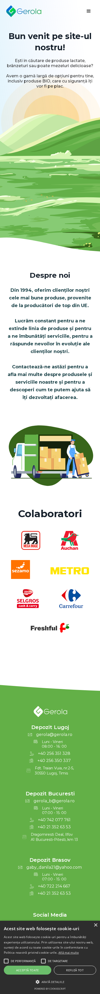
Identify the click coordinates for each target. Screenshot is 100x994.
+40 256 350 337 (54, 760)
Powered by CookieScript (50, 988)
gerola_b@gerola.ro (54, 801)
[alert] (50, 957)
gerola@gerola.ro (54, 734)
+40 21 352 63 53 (54, 827)
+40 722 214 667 (54, 886)
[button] (89, 11)
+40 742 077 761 (54, 820)
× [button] (95, 925)
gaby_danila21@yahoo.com (54, 867)
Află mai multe (68, 952)
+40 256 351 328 (54, 753)
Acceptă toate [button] (27, 970)
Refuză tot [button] (75, 970)
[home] (23, 11)
